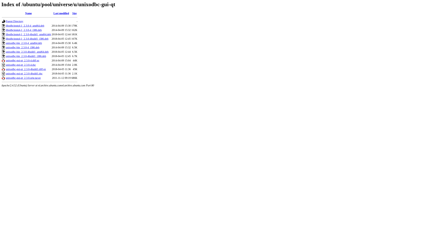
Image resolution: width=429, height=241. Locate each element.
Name (28, 13)
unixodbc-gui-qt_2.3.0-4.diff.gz (22, 60)
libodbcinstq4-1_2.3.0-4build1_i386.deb (27, 38)
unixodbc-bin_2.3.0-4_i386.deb (22, 47)
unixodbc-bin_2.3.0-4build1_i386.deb (26, 56)
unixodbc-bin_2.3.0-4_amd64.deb (24, 43)
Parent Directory (14, 21)
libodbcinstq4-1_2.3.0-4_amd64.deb (25, 25)
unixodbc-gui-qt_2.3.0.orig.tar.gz (23, 77)
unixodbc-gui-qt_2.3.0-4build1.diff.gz (26, 69)
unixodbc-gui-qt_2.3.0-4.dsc (21, 64)
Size (74, 13)
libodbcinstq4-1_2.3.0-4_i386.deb (24, 30)
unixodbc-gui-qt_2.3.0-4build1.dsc (24, 73)
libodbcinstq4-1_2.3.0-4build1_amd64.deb (28, 34)
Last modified (61, 13)
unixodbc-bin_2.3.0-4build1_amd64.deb (27, 51)
